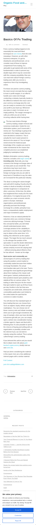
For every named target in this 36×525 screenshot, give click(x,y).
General (25, 44)
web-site (10, 348)
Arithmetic (7, 491)
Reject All (18, 521)
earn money (17, 54)
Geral (6, 418)
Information (11, 376)
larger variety (24, 158)
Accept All (18, 510)
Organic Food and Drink (17, 2)
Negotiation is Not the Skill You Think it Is (16, 436)
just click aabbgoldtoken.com (14, 364)
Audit (5, 487)
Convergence (8, 473)
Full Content (8, 360)
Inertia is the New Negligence (13, 470)
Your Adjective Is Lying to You (13, 481)
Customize (18, 515)
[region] (18, 508)
